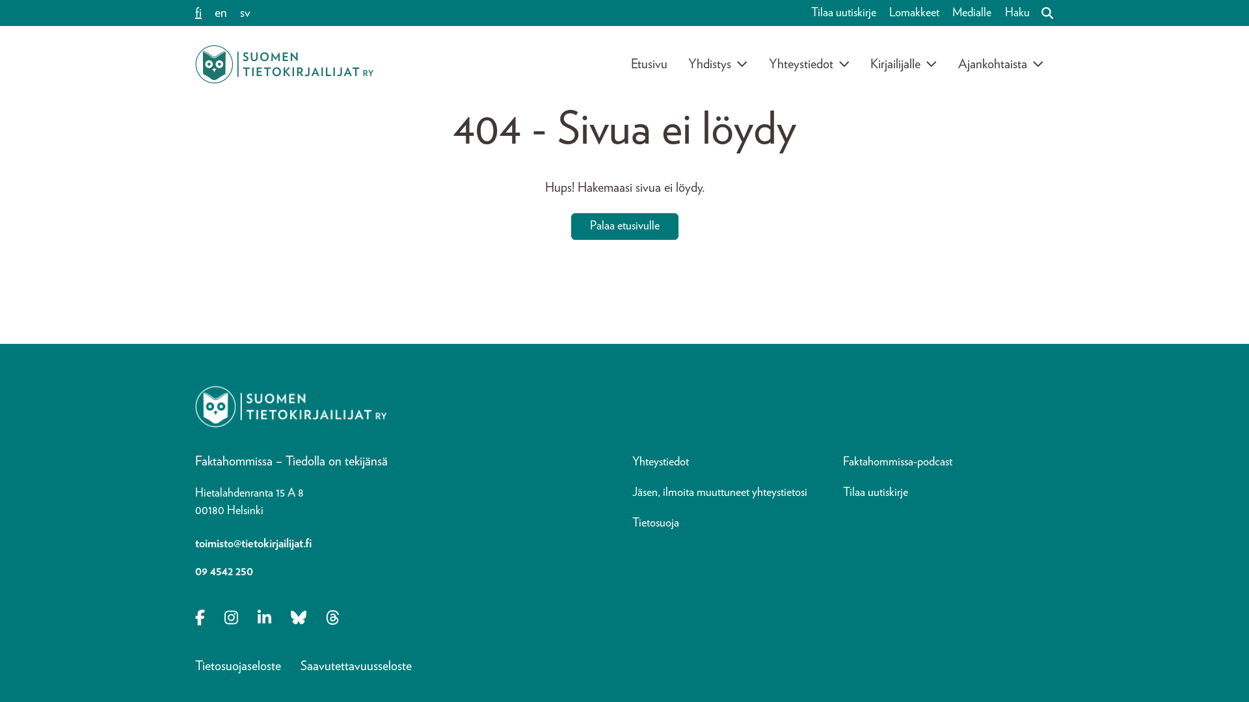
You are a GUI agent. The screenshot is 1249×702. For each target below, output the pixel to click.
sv (245, 13)
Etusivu (649, 64)
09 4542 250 (224, 572)
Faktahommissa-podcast (897, 462)
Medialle (971, 13)
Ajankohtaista (992, 64)
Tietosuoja (655, 523)
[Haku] (1042, 13)
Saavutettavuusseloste (356, 666)
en (221, 13)
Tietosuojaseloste (238, 666)
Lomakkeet (914, 13)
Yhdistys (709, 64)
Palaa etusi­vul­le (625, 226)
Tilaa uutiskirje (843, 13)
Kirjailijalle (895, 64)
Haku (1017, 13)
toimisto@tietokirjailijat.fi (253, 544)
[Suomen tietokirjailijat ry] (284, 64)
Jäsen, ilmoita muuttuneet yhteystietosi (719, 493)
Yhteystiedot (801, 64)
